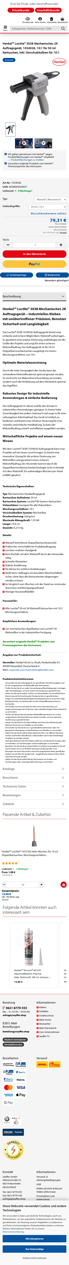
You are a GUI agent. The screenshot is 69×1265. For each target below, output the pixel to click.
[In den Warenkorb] (64, 885)
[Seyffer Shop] (2, 20)
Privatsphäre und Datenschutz (45, 1197)
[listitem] (34, 955)
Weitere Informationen (35, 1258)
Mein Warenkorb (47, 1028)
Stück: (6, 239)
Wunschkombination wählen (48, 213)
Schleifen (43, 1011)
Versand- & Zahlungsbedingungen (48, 1178)
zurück (9, 60)
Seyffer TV (44, 1036)
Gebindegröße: (11, 206)
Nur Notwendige (34, 1249)
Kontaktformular (13, 1044)
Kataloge (9, 769)
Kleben (42, 1007)
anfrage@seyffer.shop (14, 1198)
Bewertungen (12, 795)
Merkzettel (44, 1023)
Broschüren (10, 778)
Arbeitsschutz (46, 1015)
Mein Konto (45, 1019)
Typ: (5, 198)
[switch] (16, 1122)
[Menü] (20, 1118)
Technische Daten (14, 786)
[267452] (34, 95)
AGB (38, 1184)
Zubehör (8, 804)
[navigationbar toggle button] (5, 27)
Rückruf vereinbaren (15, 1039)
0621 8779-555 (16, 1008)
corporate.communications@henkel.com (31, 669)
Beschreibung (12, 296)
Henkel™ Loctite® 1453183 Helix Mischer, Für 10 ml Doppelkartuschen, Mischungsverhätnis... (30, 853)
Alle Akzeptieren (34, 1238)
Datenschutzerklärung (13, 1231)
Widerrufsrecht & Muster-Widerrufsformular (49, 1190)
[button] (8, 245)
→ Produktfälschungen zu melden (26, 159)
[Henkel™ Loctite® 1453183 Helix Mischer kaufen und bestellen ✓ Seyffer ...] (34, 835)
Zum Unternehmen (49, 1032)
